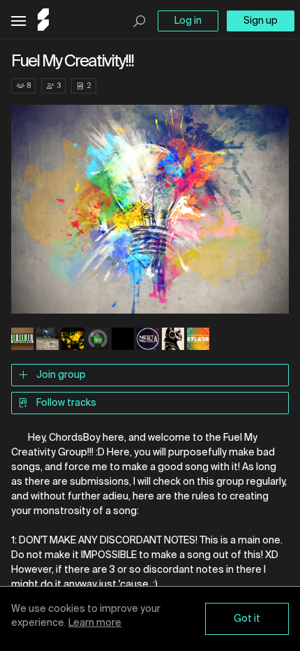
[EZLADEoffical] (198, 340)
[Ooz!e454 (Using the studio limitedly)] (98, 340)
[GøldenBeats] (72, 340)
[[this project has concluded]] (123, 340)
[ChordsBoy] (22, 340)
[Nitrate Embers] (47, 340)
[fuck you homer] (173, 340)
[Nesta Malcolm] (148, 340)
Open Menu (18, 21)
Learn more (94, 623)
